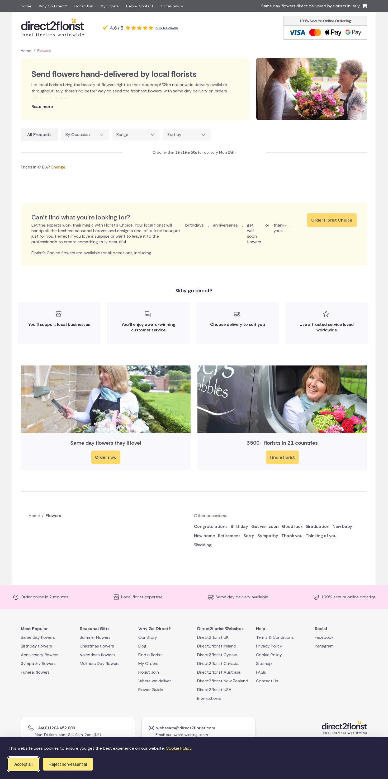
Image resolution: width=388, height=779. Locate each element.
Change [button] (58, 167)
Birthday (239, 526)
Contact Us (267, 680)
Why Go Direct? (53, 6)
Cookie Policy (269, 654)
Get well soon (265, 526)
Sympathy (267, 535)
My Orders (110, 6)
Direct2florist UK (213, 637)
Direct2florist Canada (218, 663)
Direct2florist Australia (218, 672)
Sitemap (264, 663)
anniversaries (225, 225)
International (209, 698)
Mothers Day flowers (100, 663)
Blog (142, 646)
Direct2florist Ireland (216, 646)
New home (204, 535)
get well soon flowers (254, 233)
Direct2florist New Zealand (222, 680)
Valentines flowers (97, 654)
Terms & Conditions (275, 637)
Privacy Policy (269, 646)
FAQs (261, 672)
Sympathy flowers (38, 663)
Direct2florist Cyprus (217, 654)
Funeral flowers (35, 672)
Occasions (170, 6)
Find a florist (282, 457)
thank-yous (280, 227)
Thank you (291, 535)
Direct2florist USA (214, 689)
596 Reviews (166, 28)
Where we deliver (154, 680)
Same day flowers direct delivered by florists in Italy (311, 6)
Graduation (317, 526)
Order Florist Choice (331, 220)
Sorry (248, 535)
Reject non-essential (68, 764)
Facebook (324, 637)
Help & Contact (139, 6)
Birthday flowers (36, 646)
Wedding (202, 545)
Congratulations (211, 526)
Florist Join (83, 6)
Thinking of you (321, 535)
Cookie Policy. (179, 748)
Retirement (229, 535)
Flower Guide (150, 689)
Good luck (292, 526)
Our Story (147, 637)
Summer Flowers (95, 637)
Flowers (44, 50)
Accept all (23, 764)
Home (26, 6)
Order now (105, 457)
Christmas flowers (97, 646)
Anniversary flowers (39, 654)
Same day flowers (38, 637)
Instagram (324, 646)
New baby (342, 526)
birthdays (194, 225)
